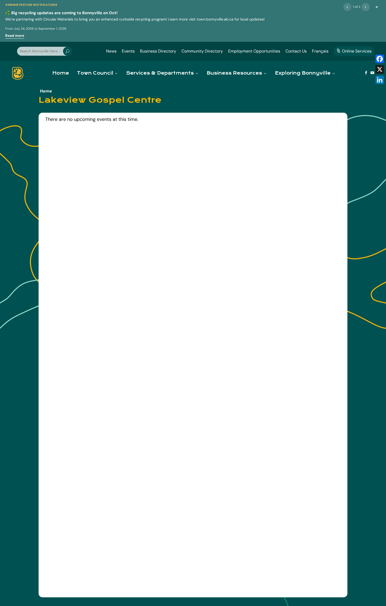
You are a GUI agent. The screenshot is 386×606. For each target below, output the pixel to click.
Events (128, 51)
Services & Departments (160, 73)
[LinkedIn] (379, 80)
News (111, 51)
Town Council (95, 73)
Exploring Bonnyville (303, 73)
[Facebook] (379, 59)
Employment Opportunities (254, 51)
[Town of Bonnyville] (18, 73)
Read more (14, 35)
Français (320, 51)
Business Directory (158, 51)
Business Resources (234, 73)
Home (60, 73)
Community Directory (202, 51)
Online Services (354, 51)
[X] (379, 69)
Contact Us (296, 51)
